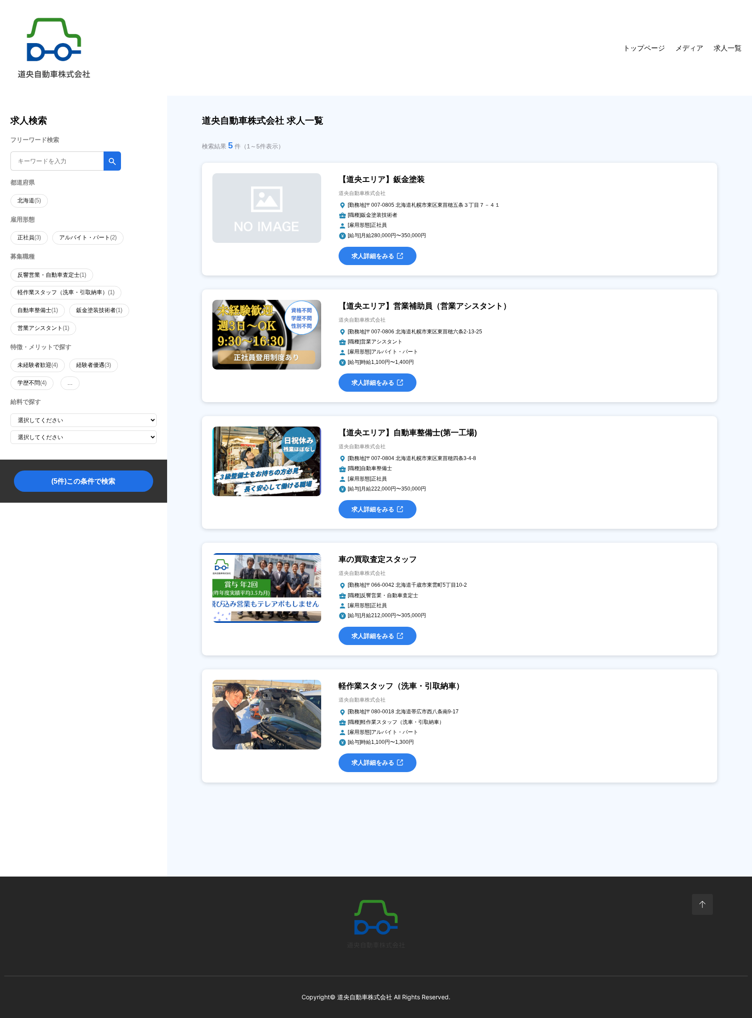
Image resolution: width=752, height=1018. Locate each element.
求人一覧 (728, 48)
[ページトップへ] (702, 904)
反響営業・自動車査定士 (51, 275)
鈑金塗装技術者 (99, 310)
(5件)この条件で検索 (83, 481)
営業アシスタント (43, 328)
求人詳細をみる (373, 255)
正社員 (29, 237)
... (70, 383)
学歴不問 (32, 383)
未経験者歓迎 (37, 365)
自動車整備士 (37, 310)
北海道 (29, 200)
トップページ (644, 48)
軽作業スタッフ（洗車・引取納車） (65, 292)
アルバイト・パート (88, 237)
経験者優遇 (93, 365)
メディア (689, 48)
